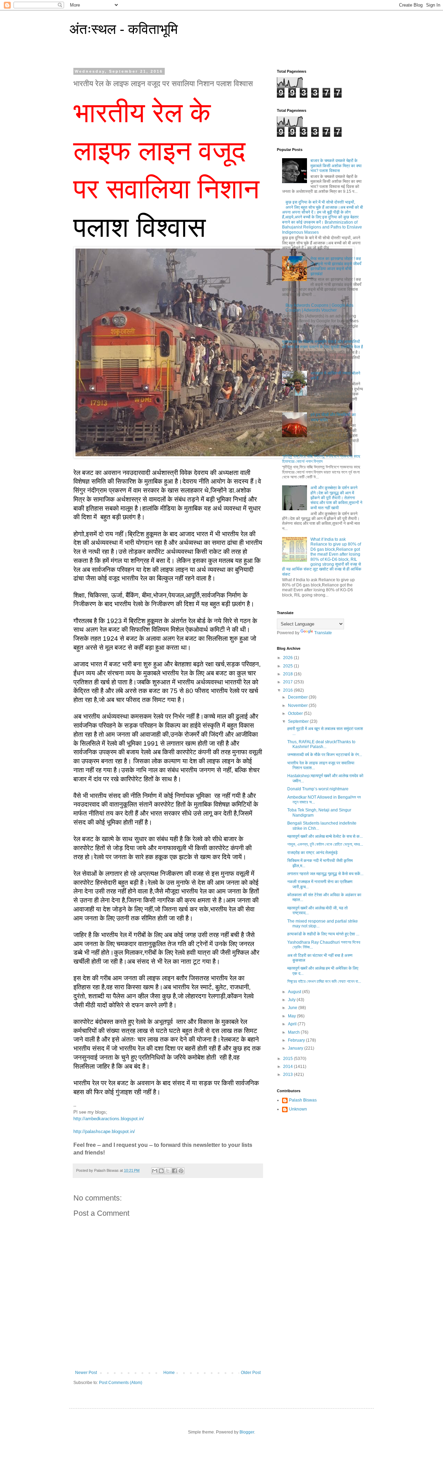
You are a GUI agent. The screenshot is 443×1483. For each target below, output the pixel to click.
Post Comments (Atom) (120, 1382)
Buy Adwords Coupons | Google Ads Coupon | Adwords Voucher (319, 308)
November (298, 705)
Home (169, 1372)
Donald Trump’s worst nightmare (318, 789)
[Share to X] (167, 1170)
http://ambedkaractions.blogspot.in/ (108, 1118)
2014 (288, 1066)
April (293, 1024)
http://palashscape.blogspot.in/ (104, 1131)
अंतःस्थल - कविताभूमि (123, 29)
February (297, 1040)
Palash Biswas (303, 1100)
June (293, 1007)
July (292, 999)
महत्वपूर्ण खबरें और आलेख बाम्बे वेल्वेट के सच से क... (325, 836)
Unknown (298, 1109)
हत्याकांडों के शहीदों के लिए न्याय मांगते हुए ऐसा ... (323, 934)
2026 (288, 657)
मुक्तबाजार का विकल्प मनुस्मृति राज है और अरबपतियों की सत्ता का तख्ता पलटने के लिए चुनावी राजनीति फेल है (322, 344)
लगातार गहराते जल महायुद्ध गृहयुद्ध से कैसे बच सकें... (325, 873)
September (299, 721)
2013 (288, 1074)
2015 (288, 1058)
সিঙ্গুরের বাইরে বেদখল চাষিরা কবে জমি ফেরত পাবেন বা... (324, 981)
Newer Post (86, 1372)
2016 (288, 690)
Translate (323, 632)
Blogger (246, 1432)
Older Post (251, 1372)
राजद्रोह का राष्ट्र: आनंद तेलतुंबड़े (312, 852)
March (294, 1032)
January (296, 1048)
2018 (288, 674)
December (298, 697)
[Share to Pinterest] (181, 1170)
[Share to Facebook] (174, 1170)
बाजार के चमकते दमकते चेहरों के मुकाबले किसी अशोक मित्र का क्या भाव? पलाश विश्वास (336, 165)
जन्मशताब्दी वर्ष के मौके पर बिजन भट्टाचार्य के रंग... (324, 754)
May (292, 1016)
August (295, 991)
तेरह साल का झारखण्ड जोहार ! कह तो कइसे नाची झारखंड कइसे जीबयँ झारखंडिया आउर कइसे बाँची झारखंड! (335, 266)
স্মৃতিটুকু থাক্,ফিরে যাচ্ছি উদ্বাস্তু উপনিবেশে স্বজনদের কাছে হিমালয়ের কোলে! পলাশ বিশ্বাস (321, 459)
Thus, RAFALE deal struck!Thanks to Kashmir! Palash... (321, 744)
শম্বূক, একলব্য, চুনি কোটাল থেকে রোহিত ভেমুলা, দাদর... (325, 844)
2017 (288, 682)
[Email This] (154, 1170)
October (296, 713)
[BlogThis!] (161, 1170)
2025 (288, 666)
